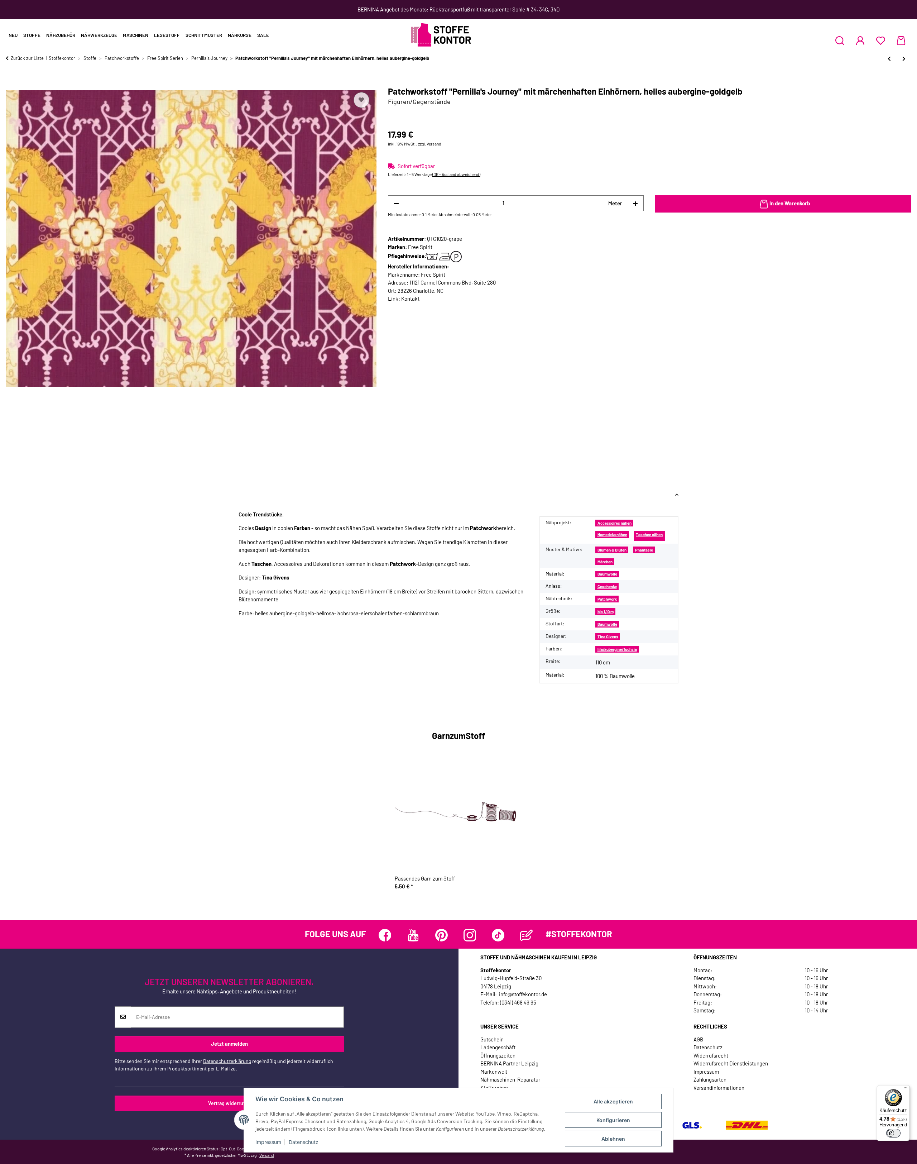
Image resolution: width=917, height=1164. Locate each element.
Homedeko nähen (612, 534)
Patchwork (607, 599)
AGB (698, 1039)
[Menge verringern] (396, 203)
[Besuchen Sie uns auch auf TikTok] (498, 935)
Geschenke (607, 586)
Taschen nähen (649, 534)
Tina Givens (607, 636)
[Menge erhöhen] (635, 203)
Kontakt (410, 298)
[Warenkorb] (901, 40)
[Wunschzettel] (880, 40)
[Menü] (905, 1089)
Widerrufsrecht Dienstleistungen (730, 1063)
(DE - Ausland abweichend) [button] (456, 174)
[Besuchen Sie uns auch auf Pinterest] (441, 935)
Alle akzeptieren (613, 1101)
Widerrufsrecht (710, 1055)
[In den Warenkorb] (11, 82)
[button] (840, 40)
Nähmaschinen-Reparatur (510, 1079)
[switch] (893, 1133)
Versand (434, 143)
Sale (263, 35)
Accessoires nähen (614, 523)
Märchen (605, 561)
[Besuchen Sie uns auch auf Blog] (526, 935)
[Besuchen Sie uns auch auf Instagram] (470, 935)
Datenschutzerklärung (227, 1061)
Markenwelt (493, 1071)
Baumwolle (607, 574)
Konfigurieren (613, 1120)
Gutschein (492, 1039)
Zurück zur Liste (27, 58)
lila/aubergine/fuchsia (617, 649)
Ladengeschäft (497, 1047)
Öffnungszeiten (497, 1055)
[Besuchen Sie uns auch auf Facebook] (385, 935)
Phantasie (644, 550)
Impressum (268, 1142)
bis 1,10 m (605, 611)
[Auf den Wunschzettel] (361, 100)
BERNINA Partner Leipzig (509, 1063)
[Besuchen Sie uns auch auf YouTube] (413, 935)
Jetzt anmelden (229, 1043)
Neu (13, 35)
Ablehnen (613, 1139)
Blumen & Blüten (611, 550)
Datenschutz (303, 1142)
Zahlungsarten (709, 1079)
